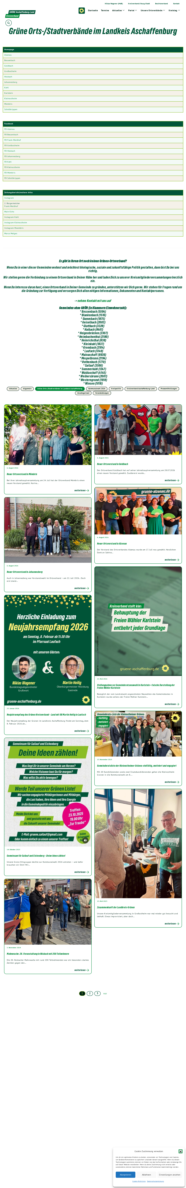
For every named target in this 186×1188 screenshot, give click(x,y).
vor (105, 993)
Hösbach (8, 76)
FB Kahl (8, 162)
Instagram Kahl (11, 217)
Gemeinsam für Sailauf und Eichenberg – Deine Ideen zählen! (36, 855)
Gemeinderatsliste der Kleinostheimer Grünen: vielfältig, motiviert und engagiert (137, 765)
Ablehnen (146, 1174)
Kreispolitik (116, 388)
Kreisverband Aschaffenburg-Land (141, 388)
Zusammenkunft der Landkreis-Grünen (116, 907)
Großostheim (10, 71)
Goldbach (8, 66)
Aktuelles (13, 388)
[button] (180, 1151)
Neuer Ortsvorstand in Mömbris (22, 474)
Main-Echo (9, 211)
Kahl (6, 87)
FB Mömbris (9, 172)
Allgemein (27, 388)
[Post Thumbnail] (48, 434)
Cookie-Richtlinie (139, 1181)
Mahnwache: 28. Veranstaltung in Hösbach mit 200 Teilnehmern (38, 953)
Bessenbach (9, 60)
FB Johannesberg (12, 156)
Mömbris (8, 104)
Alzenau (8, 55)
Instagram (9, 198)
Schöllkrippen (10, 109)
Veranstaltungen (102, 393)
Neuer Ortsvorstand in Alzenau (112, 543)
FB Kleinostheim (12, 167)
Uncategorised (83, 393)
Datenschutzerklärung (155, 1181)
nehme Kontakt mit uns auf (94, 301)
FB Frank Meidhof (12, 140)
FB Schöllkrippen (12, 178)
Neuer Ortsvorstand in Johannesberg (25, 571)
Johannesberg (10, 82)
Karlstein (8, 93)
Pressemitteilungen (169, 388)
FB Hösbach (9, 151)
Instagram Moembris (14, 228)
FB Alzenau (9, 129)
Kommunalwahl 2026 (96, 388)
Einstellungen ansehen (169, 1174)
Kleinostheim (10, 98)
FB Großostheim (11, 145)
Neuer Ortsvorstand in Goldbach (112, 464)
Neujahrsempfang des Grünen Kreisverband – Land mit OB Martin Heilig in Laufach (46, 714)
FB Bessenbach (11, 134)
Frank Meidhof (11, 206)
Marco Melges (10, 233)
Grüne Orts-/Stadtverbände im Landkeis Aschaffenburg (59, 388)
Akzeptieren (125, 1174)
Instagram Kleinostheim (15, 222)
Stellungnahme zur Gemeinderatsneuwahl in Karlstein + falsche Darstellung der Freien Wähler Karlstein (136, 686)
